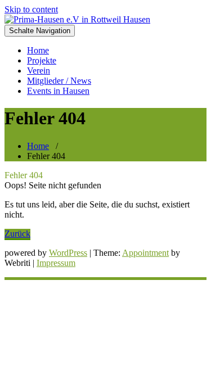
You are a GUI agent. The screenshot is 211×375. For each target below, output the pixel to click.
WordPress (68, 252)
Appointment (145, 252)
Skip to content (31, 9)
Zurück (17, 233)
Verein (38, 70)
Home (38, 50)
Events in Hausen (58, 91)
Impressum (56, 263)
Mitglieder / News (59, 80)
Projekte (41, 60)
